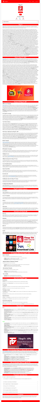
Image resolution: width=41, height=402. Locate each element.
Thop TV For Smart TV (11, 156)
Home (30, 1)
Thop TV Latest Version (6, 142)
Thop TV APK (4, 105)
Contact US (36, 1)
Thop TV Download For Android (7, 351)
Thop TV (4, 26)
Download (33, 1)
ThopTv (6, 1)
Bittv (20, 14)
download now (20, 12)
